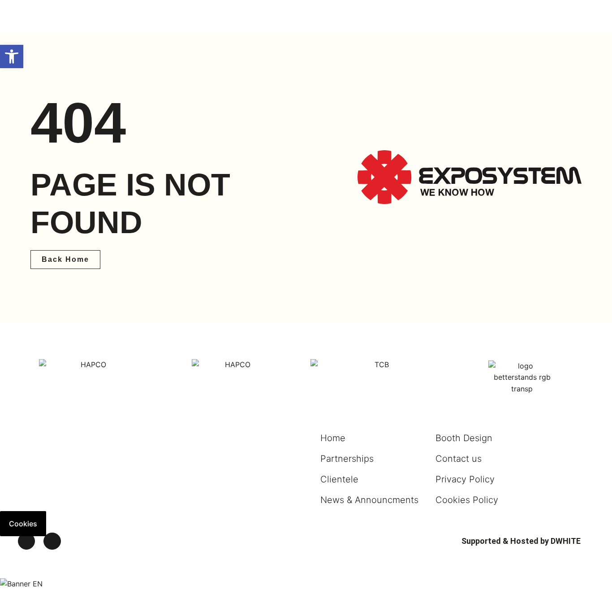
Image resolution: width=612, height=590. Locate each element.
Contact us (458, 458)
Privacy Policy (465, 479)
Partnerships (347, 458)
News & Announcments (369, 500)
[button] (11, 56)
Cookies (23, 523)
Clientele (339, 479)
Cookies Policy (466, 500)
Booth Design (463, 438)
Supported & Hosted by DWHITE (521, 541)
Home (332, 438)
